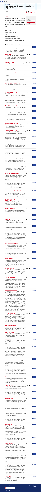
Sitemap (32, 485)
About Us (16, 1)
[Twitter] (33, 486)
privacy (31, 23)
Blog (28, 485)
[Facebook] (34, 486)
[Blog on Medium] (35, 486)
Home (5, 4)
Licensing (8, 4)
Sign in (34, 1)
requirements (6, 16)
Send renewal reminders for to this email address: (31, 19)
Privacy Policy (34, 485)
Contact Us (20, 1)
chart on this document (15, 29)
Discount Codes (30, 1)
